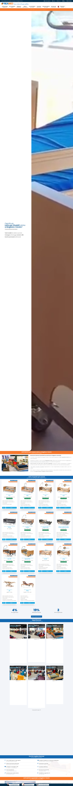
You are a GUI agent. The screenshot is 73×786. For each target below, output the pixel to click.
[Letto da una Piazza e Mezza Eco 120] (9, 550)
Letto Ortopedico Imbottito (9, 527)
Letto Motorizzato (9, 496)
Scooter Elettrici (32, 7)
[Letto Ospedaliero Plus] (27, 487)
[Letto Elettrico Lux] (45, 487)
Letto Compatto (45, 559)
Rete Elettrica (9, 591)
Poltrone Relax (5, 7)
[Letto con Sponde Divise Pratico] (27, 519)
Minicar (25, 7)
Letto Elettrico (45, 496)
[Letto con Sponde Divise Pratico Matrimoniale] (63, 519)
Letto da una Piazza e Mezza (9, 559)
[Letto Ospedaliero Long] (63, 550)
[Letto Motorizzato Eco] (9, 487)
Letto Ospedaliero (27, 496)
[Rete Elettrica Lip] (9, 582)
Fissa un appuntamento (36, 616)
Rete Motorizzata (27, 591)
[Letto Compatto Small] (45, 550)
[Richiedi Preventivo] (4, 508)
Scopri (11, 507)
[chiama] (26, 626)
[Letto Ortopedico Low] (63, 487)
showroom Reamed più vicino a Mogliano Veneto (39, 461)
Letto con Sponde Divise (27, 527)
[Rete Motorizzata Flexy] (27, 582)
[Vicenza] (18, 673)
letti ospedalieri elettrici (64, 457)
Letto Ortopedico (63, 496)
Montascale (53, 7)
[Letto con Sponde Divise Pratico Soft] (45, 519)
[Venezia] (18, 631)
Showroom (62, 7)
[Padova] (36, 631)
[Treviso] (54, 631)
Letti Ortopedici (12, 7)
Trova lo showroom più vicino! (11, 229)
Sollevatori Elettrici (46, 7)
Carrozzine (39, 7)
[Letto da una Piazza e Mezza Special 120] (27, 550)
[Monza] (54, 673)
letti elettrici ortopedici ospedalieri (37, 466)
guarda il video (9, 498)
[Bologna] (36, 673)
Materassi (19, 7)
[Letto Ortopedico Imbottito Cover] (9, 519)
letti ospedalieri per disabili (45, 783)
